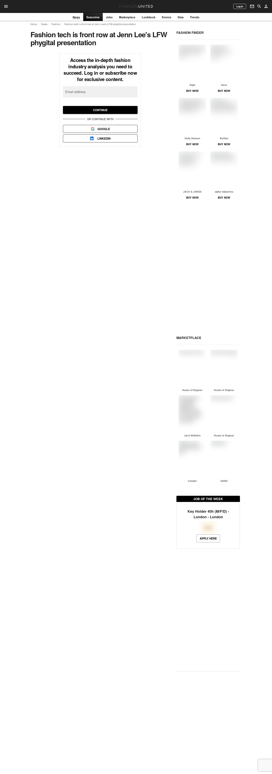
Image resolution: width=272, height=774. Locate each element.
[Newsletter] (252, 6)
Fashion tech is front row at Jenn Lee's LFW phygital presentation (100, 24)
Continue (100, 110)
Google (104, 129)
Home (33, 24)
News (44, 24)
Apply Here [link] (208, 538)
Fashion (55, 24)
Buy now (192, 91)
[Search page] (259, 6)
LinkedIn (104, 138)
